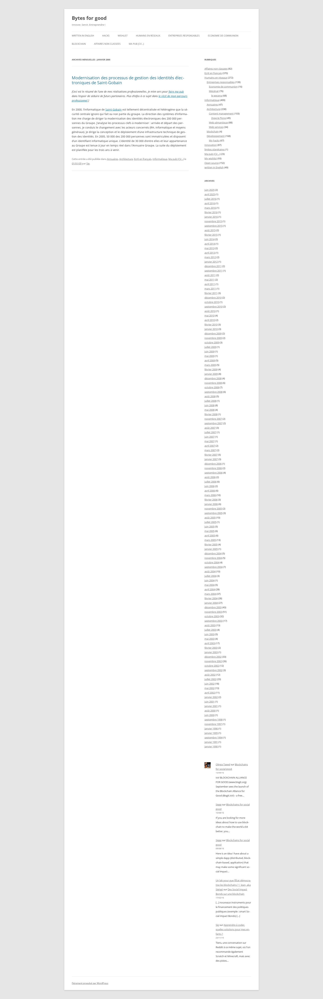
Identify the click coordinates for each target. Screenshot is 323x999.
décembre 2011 (213, 266)
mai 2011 (209, 279)
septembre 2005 (213, 513)
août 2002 (210, 674)
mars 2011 (210, 288)
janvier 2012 (211, 261)
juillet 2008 (210, 401)
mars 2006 (210, 495)
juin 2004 (209, 580)
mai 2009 (209, 356)
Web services (216, 127)
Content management (221, 113)
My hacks (214, 140)
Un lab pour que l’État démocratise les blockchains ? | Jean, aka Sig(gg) (233, 885)
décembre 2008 (213, 378)
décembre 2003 (213, 607)
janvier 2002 (211, 697)
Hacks (106, 35)
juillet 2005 (210, 522)
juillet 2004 (210, 576)
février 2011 (210, 293)
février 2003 (210, 647)
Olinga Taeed (223, 764)
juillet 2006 (210, 481)
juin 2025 (209, 190)
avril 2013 (209, 252)
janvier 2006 (211, 504)
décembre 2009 (213, 333)
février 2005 (210, 544)
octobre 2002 (211, 665)
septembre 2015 (213, 225)
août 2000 (210, 710)
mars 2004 (210, 594)
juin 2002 (209, 683)
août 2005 (210, 517)
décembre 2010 (213, 297)
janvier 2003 (211, 652)
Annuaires (112, 159)
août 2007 (210, 427)
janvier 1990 (211, 746)
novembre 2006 (213, 468)
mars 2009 (210, 365)
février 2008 (210, 414)
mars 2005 (210, 540)
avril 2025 (209, 194)
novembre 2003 (213, 612)
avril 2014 (209, 243)
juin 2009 (209, 351)
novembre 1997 (213, 724)
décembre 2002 (213, 656)
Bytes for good (89, 18)
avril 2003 (209, 643)
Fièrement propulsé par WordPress (90, 983)
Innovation (210, 145)
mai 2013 (209, 248)
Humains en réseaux (215, 77)
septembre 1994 (213, 737)
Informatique (160, 159)
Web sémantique (218, 122)
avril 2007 (209, 445)
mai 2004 (209, 585)
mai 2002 (209, 688)
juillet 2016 (210, 199)
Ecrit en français (142, 159)
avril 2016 (209, 203)
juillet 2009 (210, 347)
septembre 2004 (213, 567)
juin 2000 (209, 715)
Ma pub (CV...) (176, 159)
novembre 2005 (213, 508)
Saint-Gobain (113, 109)
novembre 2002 (213, 661)
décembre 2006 (213, 463)
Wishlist (123, 35)
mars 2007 (210, 450)
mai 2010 (209, 315)
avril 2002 (209, 692)
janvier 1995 (211, 733)
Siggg (219, 804)
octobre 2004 (211, 562)
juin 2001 (209, 701)
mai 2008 (209, 409)
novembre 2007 (213, 418)
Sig (88, 163)
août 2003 (210, 625)
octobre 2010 (211, 302)
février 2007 (210, 454)
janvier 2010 (211, 329)
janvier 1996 (211, 728)
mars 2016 (210, 207)
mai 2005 (209, 531)
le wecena (216, 95)
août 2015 (210, 230)
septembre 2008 (213, 392)
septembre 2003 (213, 620)
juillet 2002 (210, 679)
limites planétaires (214, 149)
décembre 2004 (213, 553)
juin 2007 (209, 436)
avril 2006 (209, 490)
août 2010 (210, 311)
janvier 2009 (211, 374)
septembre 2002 (213, 670)
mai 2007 (209, 441)
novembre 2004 (213, 558)
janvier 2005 (211, 549)
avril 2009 (209, 360)
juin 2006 (209, 486)
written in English (83, 35)
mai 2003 (209, 638)
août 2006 (210, 477)
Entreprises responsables (184, 35)
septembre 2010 (213, 306)
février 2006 (210, 499)
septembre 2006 (213, 472)
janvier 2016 (211, 216)
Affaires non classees (107, 43)
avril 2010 (209, 320)
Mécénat (214, 91)
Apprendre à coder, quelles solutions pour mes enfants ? (233, 929)
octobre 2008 (211, 387)
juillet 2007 (210, 432)
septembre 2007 (213, 423)
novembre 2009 (213, 338)
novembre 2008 (213, 383)
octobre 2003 (211, 616)
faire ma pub (176, 91)
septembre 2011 (213, 270)
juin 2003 (209, 634)
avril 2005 (209, 535)
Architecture (126, 159)
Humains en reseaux (148, 35)
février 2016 (210, 212)
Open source (211, 163)
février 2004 (210, 598)
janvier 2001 (211, 706)
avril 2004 (209, 589)
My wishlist (210, 158)
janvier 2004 (211, 603)
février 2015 (210, 234)
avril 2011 (209, 284)
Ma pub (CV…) (136, 43)
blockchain (79, 43)
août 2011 (210, 275)
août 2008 (210, 396)
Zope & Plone (218, 118)
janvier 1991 (211, 742)
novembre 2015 (213, 221)
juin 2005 (209, 526)
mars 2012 (210, 257)
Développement (216, 136)
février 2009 (210, 369)
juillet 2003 (210, 629)
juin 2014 (209, 239)
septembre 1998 (213, 719)
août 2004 (210, 571)
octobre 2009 (211, 342)
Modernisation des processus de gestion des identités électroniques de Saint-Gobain (128, 80)
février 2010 (210, 324)
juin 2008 (209, 405)
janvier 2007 (211, 459)
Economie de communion (223, 35)
